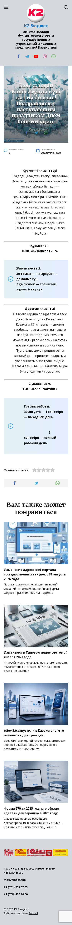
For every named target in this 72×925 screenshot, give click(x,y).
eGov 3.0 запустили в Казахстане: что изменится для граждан (34, 732)
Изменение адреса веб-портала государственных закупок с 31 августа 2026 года (35, 574)
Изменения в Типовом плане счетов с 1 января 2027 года (36, 654)
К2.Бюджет (36, 25)
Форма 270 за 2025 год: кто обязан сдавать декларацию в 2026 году (31, 810)
